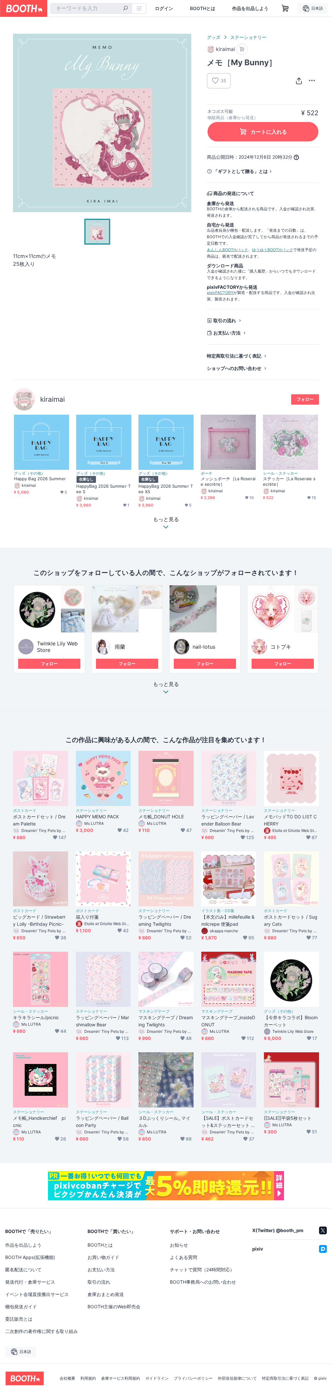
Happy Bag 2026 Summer (40, 478)
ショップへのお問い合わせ (234, 368)
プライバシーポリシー (193, 1378)
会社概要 (67, 1378)
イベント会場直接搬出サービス (37, 1294)
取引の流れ (224, 320)
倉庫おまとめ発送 (106, 1294)
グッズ (213, 37)
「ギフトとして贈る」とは (240, 171)
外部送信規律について (237, 1378)
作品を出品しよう (250, 8)
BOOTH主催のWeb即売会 (114, 1306)
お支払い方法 (227, 333)
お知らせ (179, 1245)
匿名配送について (23, 1269)
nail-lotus (204, 646)
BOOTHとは (202, 8)
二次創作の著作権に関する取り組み (41, 1331)
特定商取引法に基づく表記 (234, 356)
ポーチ (206, 473)
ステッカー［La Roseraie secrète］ (289, 481)
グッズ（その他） (29, 473)
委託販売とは (18, 1319)
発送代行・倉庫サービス (30, 1282)
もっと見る (166, 684)
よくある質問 (183, 1257)
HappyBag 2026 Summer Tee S (103, 488)
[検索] (125, 8)
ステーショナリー (248, 37)
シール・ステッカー (280, 473)
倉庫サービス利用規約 (120, 1378)
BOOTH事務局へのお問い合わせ (203, 1282)
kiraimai (52, 399)
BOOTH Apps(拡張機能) (30, 1257)
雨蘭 (120, 646)
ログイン (164, 8)
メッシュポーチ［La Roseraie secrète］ (228, 481)
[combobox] (91, 8)
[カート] (242, 49)
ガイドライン (157, 1378)
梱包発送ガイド (21, 1306)
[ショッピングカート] (285, 8)
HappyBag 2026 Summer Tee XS (165, 488)
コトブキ (280, 646)
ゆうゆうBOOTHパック (272, 249)
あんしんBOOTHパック (227, 249)
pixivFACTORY (220, 292)
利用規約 (88, 1378)
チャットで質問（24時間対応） (202, 1269)
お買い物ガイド (103, 1257)
